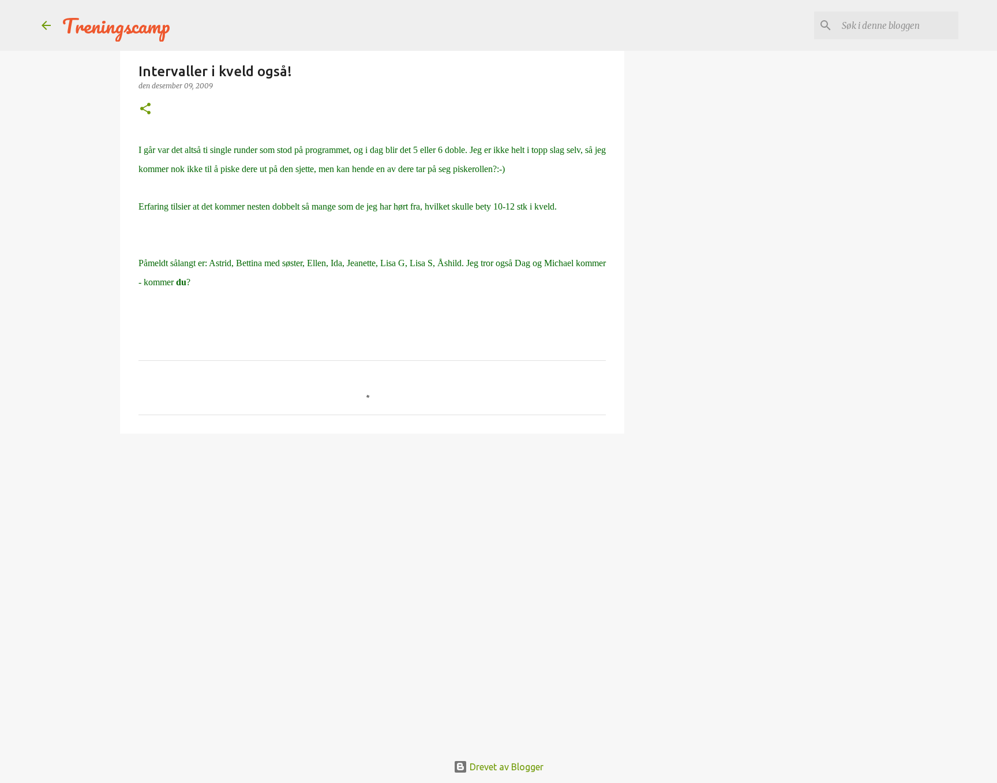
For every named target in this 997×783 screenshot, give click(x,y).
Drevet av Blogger (505, 767)
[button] (145, 109)
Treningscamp (116, 25)
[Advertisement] (372, 532)
